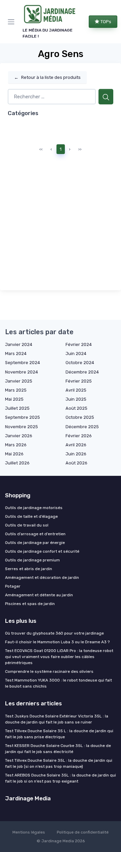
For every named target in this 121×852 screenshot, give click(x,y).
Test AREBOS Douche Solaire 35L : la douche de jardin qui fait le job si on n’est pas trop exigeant (60, 778)
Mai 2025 (14, 399)
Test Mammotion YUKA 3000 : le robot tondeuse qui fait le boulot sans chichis (58, 683)
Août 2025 (76, 408)
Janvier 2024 (18, 344)
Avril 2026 (76, 444)
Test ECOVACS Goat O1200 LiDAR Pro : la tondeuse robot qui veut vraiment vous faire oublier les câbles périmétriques (59, 656)
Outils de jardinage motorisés (34, 507)
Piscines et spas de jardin (30, 603)
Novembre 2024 (21, 371)
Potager (13, 586)
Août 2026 (76, 462)
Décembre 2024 (82, 371)
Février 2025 (79, 381)
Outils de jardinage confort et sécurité (42, 551)
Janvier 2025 (18, 381)
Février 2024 (79, 344)
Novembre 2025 (21, 426)
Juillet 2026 (17, 462)
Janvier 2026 (18, 435)
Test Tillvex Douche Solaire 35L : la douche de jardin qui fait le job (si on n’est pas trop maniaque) (58, 763)
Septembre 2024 (22, 362)
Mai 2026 (14, 453)
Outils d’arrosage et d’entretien (35, 534)
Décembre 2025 (82, 426)
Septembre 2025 (22, 417)
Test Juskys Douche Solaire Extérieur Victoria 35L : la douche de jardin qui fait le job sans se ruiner (56, 719)
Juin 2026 (76, 453)
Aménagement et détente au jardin (39, 595)
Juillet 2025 (17, 408)
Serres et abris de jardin (28, 568)
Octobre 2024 (80, 362)
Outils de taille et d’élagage (31, 516)
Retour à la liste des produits (47, 77)
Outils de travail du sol (26, 525)
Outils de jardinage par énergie (35, 542)
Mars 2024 (16, 353)
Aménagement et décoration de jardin (42, 577)
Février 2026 (79, 435)
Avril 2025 (76, 390)
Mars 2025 (16, 390)
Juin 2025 (76, 399)
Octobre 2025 (80, 417)
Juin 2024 (76, 353)
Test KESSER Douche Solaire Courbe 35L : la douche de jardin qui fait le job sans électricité (58, 748)
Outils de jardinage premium (32, 560)
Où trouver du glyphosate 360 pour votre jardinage (54, 633)
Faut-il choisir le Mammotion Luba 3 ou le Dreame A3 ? (57, 642)
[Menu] (12, 22)
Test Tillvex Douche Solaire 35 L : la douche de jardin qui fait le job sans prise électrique (59, 734)
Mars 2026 (16, 444)
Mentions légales (28, 832)
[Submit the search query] (105, 97)
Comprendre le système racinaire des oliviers (49, 671)
